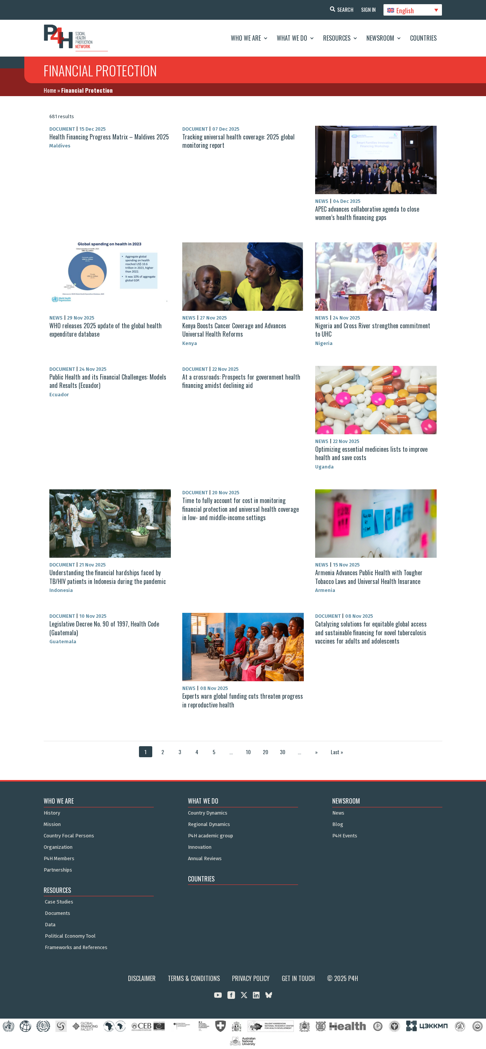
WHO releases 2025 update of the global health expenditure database (105, 330)
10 (248, 752)
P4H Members (59, 858)
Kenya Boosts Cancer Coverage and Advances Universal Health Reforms (234, 330)
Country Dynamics (207, 813)
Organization (58, 847)
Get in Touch (298, 978)
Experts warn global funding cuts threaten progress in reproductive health (242, 700)
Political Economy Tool (70, 936)
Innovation (199, 847)
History (52, 813)
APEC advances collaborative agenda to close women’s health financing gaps (367, 213)
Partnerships (58, 870)
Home (50, 90)
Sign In (368, 9)
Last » (337, 752)
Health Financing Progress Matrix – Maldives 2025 (109, 136)
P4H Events (344, 836)
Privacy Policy (251, 978)
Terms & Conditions (194, 978)
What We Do (292, 38)
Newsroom (380, 38)
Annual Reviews (205, 858)
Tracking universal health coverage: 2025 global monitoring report (238, 141)
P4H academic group (210, 836)
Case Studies (59, 902)
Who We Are (246, 38)
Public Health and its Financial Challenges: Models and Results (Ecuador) (107, 381)
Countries (423, 38)
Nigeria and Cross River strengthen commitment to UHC (372, 330)
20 (265, 752)
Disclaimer (142, 978)
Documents (57, 913)
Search (345, 9)
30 (282, 752)
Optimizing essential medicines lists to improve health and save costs (371, 453)
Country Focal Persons (69, 836)
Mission (52, 824)
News (338, 813)
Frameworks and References (76, 947)
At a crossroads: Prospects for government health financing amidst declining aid (241, 381)
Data (50, 924)
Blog (337, 824)
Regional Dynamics (209, 824)
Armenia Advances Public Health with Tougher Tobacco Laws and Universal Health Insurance (369, 576)
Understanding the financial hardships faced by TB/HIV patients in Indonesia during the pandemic (107, 576)
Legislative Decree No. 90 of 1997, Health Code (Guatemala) (104, 628)
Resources (336, 38)
